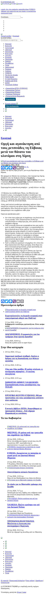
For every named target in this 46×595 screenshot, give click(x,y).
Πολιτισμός (9, 52)
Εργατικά (16, 36)
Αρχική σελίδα (6, 36)
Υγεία (7, 65)
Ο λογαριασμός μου (8, 2)
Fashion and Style (11, 81)
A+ (25, 167)
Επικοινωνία (10, 99)
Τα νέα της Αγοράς (11, 75)
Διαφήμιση (39, 581)
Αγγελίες (8, 55)
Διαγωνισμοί (9, 67)
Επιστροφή (41, 300)
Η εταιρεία (4, 581)
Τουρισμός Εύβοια (11, 85)
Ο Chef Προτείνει (11, 79)
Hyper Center (21, 592)
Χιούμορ (8, 69)
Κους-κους (9, 53)
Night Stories (9, 77)
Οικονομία (8, 59)
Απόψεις (8, 71)
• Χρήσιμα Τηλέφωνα (12, 94)
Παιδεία (8, 61)
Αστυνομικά (9, 48)
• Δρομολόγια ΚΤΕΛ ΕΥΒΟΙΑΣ (16, 88)
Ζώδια (7, 83)
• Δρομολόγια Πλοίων (12, 92)
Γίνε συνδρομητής (12, 106)
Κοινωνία (8, 46)
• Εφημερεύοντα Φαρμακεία (14, 96)
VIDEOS (8, 73)
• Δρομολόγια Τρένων (12, 90)
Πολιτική (8, 44)
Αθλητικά (8, 50)
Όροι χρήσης (30, 581)
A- (28, 167)
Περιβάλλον (9, 63)
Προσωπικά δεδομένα (16, 581)
